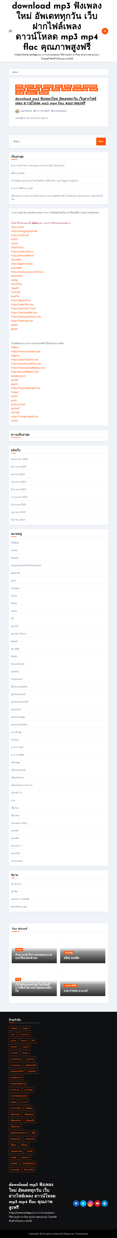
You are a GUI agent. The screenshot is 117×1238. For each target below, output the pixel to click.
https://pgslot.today (22, 263)
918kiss (15, 347)
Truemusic (33, 89)
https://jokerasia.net (22, 320)
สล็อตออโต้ (30, 1121)
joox (39, 86)
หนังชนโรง (16, 792)
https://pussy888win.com (25, 371)
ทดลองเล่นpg (18, 717)
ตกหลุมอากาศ (16, 1077)
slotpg (14, 280)
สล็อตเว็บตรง (17, 247)
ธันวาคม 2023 (18, 466)
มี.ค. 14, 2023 (42, 111)
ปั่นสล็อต (29, 1108)
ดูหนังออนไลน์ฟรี (19, 701)
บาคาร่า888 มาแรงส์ (22, 188)
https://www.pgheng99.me (25, 388)
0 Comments (60, 111)
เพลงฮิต (19, 93)
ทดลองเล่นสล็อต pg (18, 1084)
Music (68, 86)
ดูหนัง (14, 400)
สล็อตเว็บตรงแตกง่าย (21, 785)
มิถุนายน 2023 (18, 504)
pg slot (14, 380)
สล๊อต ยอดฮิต (18, 173)
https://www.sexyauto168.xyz (27, 272)
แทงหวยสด (16, 861)
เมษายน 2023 (18, 512)
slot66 (14, 243)
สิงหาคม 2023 (18, 489)
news (14, 611)
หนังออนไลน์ (15, 1139)
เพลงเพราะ (31, 93)
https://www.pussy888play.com (28, 367)
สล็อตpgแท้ (29, 1114)
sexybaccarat (18, 376)
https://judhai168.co (22, 251)
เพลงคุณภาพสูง (80, 89)
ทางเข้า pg (15, 1090)
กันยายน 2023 (18, 482)
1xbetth (15, 288)
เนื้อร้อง (56, 89)
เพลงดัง (93, 89)
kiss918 (15, 296)
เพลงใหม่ (44, 93)
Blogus (67, 1233)
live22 (14, 396)
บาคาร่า (25, 1102)
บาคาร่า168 (17, 747)
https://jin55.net (20, 235)
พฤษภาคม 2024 (19, 459)
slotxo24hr (17, 276)
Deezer (29, 86)
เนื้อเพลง (66, 89)
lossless (48, 86)
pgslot (14, 324)
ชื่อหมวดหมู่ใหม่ (19, 686)
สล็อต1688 (15, 1114)
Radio (77, 86)
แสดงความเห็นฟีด (20, 899)
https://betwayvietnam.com (26, 316)
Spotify (20, 89)
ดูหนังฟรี (15, 408)
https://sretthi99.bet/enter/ (26, 565)
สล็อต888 (16, 259)
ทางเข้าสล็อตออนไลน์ (19, 1096)
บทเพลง (45, 89)
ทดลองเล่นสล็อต (19, 724)
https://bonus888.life (22, 255)
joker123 (15, 573)
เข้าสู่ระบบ (16, 884)
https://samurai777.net (23, 308)
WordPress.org (19, 906)
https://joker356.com (22, 304)
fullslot (15, 392)
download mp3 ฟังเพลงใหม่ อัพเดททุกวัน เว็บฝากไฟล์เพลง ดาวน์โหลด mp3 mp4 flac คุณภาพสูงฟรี (57, 27)
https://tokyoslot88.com (24, 312)
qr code (15, 648)
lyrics (59, 86)
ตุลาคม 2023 (18, 474)
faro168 (15, 412)
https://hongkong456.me (24, 416)
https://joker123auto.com (24, 359)
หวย (13, 800)
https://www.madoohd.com (26, 351)
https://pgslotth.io (21, 300)
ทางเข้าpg (16, 732)
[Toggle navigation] (10, 31)
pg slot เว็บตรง (19, 633)
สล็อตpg (15, 762)
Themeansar (81, 1233)
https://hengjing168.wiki (24, 231)
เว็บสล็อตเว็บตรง (28, 1164)
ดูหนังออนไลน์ (18, 404)
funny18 (15, 292)
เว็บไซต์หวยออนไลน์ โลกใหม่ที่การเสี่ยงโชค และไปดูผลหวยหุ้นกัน (44, 180)
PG (12, 618)
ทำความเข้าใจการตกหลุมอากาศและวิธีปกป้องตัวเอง (38, 165)
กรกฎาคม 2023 (19, 497)
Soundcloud (90, 86)
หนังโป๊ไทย (16, 284)
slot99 (14, 239)
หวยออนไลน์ (29, 1139)
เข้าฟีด (14, 891)
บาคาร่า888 (17, 754)
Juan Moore (26, 111)
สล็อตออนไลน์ (18, 770)
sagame (15, 355)
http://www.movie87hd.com (26, 363)
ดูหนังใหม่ (16, 709)
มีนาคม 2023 (18, 519)
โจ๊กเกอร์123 (17, 227)
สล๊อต (34, 1133)
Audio (19, 86)
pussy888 (16, 268)
